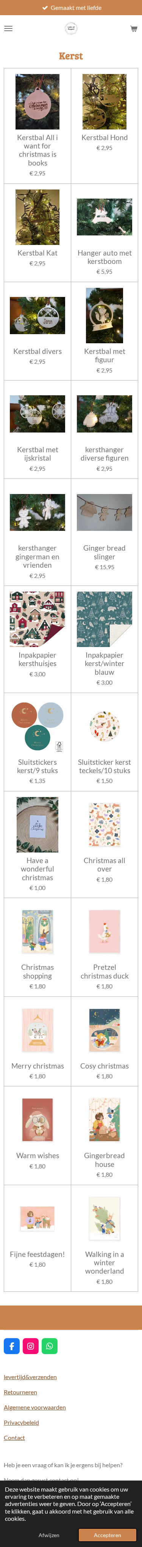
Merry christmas (37, 1066)
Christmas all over (104, 864)
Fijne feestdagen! (37, 1254)
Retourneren (20, 1391)
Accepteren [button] (107, 1535)
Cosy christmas (104, 1066)
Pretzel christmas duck (105, 971)
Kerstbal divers (37, 351)
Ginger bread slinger (104, 552)
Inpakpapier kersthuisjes (37, 659)
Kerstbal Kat (37, 253)
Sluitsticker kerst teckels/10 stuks (104, 766)
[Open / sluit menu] (8, 28)
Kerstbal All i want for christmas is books (37, 150)
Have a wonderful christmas (37, 869)
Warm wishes (37, 1155)
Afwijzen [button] (49, 1535)
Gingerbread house (104, 1159)
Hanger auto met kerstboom (105, 257)
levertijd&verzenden (30, 1376)
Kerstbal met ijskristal (37, 453)
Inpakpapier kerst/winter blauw (105, 663)
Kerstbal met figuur (104, 355)
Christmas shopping (37, 971)
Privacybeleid (21, 1422)
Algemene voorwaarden (35, 1407)
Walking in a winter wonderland (104, 1262)
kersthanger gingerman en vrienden (37, 556)
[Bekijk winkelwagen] (133, 28)
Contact (14, 1437)
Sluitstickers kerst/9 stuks (37, 766)
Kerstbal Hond (104, 137)
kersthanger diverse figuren (105, 453)
